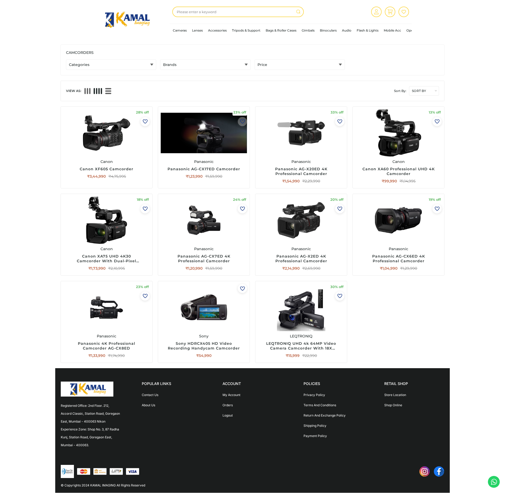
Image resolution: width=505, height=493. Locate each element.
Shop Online (393, 405)
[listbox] (238, 12)
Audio (346, 30)
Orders (228, 405)
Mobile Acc (392, 30)
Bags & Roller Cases (281, 30)
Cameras (180, 30)
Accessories (217, 30)
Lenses (197, 30)
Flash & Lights (367, 30)
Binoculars (328, 30)
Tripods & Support (246, 30)
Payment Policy (315, 436)
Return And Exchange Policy (325, 415)
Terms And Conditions (320, 405)
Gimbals (308, 30)
